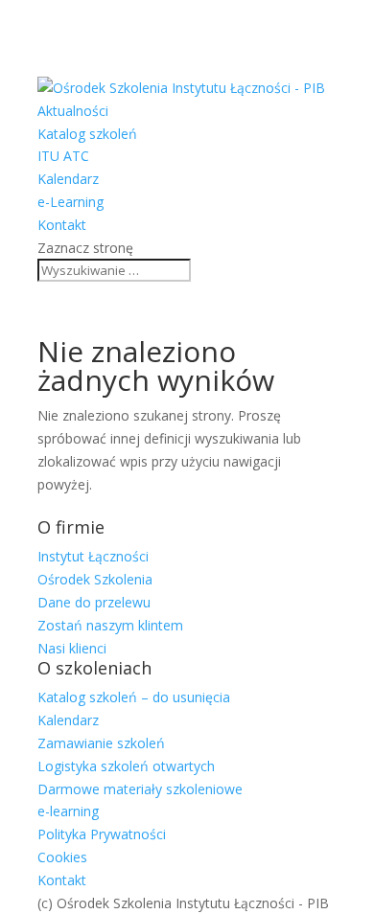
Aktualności (72, 111)
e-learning (68, 811)
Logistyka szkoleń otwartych (126, 766)
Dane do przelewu (94, 602)
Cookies (62, 857)
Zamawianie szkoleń (101, 743)
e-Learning (70, 202)
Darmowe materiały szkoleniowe (140, 789)
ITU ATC (63, 156)
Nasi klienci (71, 648)
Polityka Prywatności (101, 834)
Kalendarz (68, 179)
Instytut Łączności (93, 556)
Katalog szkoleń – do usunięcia (133, 697)
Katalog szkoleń (87, 134)
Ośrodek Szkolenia (94, 579)
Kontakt (61, 225)
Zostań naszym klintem (110, 625)
